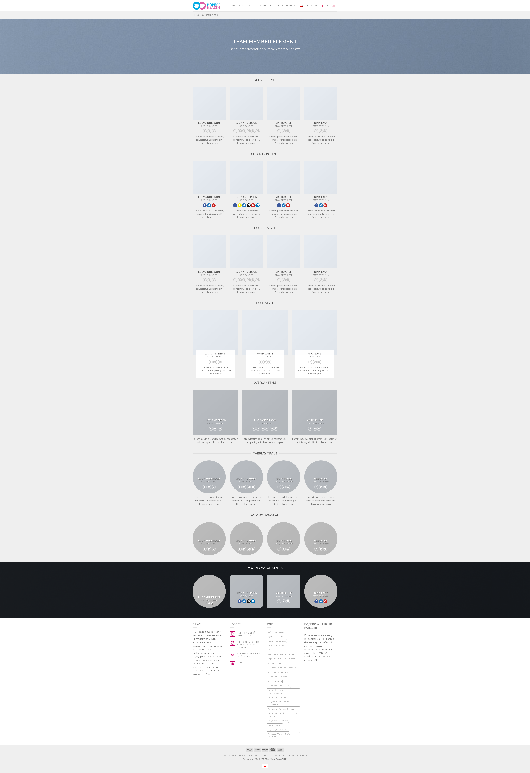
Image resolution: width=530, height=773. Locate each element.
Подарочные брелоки (278, 697)
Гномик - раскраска (277, 641)
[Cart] (333, 6)
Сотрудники (229, 755)
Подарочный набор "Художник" (282, 709)
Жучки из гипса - (275, 650)
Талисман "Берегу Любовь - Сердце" (281, 735)
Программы (260, 6)
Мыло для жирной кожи (279, 672)
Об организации (241, 6)
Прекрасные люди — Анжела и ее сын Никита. (249, 644)
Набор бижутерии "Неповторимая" (276, 691)
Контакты (302, 755)
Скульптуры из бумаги (278, 730)
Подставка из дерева (278, 721)
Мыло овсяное (275, 681)
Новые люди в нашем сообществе (249, 654)
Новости (275, 6)
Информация (289, 6)
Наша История (245, 755)
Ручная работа (275, 725)
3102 (239, 662)
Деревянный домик (277, 645)
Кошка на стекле (276, 663)
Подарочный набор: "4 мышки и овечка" (282, 714)
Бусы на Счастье (275, 636)
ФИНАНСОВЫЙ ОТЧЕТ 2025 (246, 634)
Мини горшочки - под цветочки (282, 668)
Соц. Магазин (311, 6)
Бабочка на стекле (277, 632)
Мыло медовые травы (278, 677)
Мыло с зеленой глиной (279, 686)
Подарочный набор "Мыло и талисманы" (281, 703)
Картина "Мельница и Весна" (281, 654)
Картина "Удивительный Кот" (281, 659)
